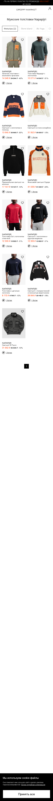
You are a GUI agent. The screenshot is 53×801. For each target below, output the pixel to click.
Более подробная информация (33, 785)
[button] (26, 787)
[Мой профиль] (50, 9)
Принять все (26, 794)
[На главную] (26, 9)
